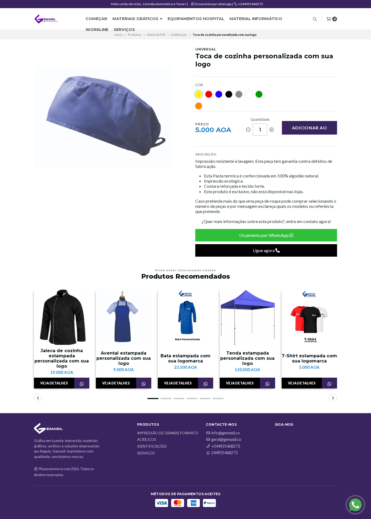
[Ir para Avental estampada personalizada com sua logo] (123, 317)
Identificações (152, 446)
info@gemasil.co (225, 433)
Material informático (255, 18)
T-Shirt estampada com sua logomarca (309, 358)
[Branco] (249, 94)
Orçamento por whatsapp (213, 4)
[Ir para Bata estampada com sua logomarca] (185, 317)
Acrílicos (146, 440)
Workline (97, 29)
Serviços (124, 29)
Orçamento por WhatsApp (264, 235)
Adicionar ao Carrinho (309, 130)
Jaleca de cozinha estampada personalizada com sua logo (61, 358)
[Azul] (218, 94)
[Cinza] (238, 94)
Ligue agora (264, 250)
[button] (152, 398)
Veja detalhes (54, 383)
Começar (96, 18)
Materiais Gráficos (135, 18)
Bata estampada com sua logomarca (185, 358)
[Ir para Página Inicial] (46, 19)
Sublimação (179, 34)
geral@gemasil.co (226, 439)
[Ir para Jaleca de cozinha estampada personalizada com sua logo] (61, 317)
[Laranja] (198, 106)
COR (199, 85)
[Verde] (259, 94)
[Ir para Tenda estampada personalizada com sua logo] (247, 317)
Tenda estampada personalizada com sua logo (247, 358)
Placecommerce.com (55, 469)
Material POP (156, 34)
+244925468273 (250, 4)
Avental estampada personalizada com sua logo (123, 358)
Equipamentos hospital (196, 18)
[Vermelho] (208, 94)
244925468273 (224, 453)
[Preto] (228, 94)
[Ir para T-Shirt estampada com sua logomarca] (309, 317)
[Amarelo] (198, 94)
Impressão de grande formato (167, 433)
